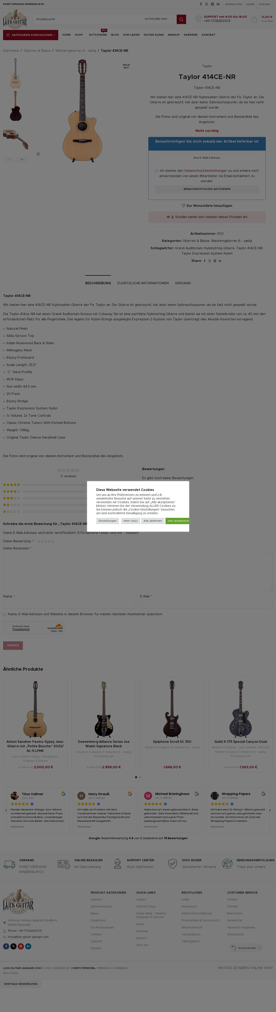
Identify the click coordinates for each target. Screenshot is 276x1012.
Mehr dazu (131, 521)
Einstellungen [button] (108, 521)
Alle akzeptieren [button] (179, 521)
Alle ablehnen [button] (153, 521)
